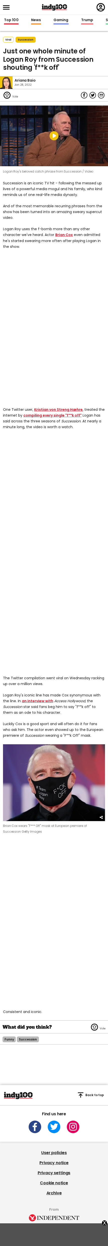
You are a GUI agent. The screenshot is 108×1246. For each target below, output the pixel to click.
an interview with (37, 700)
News (36, 20)
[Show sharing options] (101, 817)
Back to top (94, 1095)
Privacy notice (54, 1163)
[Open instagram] (73, 1127)
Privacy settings (54, 1173)
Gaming (61, 20)
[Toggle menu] (8, 7)
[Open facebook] (35, 1127)
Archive (54, 1193)
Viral (8, 40)
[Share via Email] (101, 95)
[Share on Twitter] (92, 95)
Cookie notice (54, 1183)
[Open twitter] (54, 1127)
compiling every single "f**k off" (52, 415)
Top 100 (11, 20)
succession (25, 40)
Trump (87, 20)
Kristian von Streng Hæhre (58, 409)
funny (9, 1039)
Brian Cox (64, 234)
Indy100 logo (54, 7)
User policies (54, 1153)
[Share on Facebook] (84, 95)
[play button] (54, 136)
